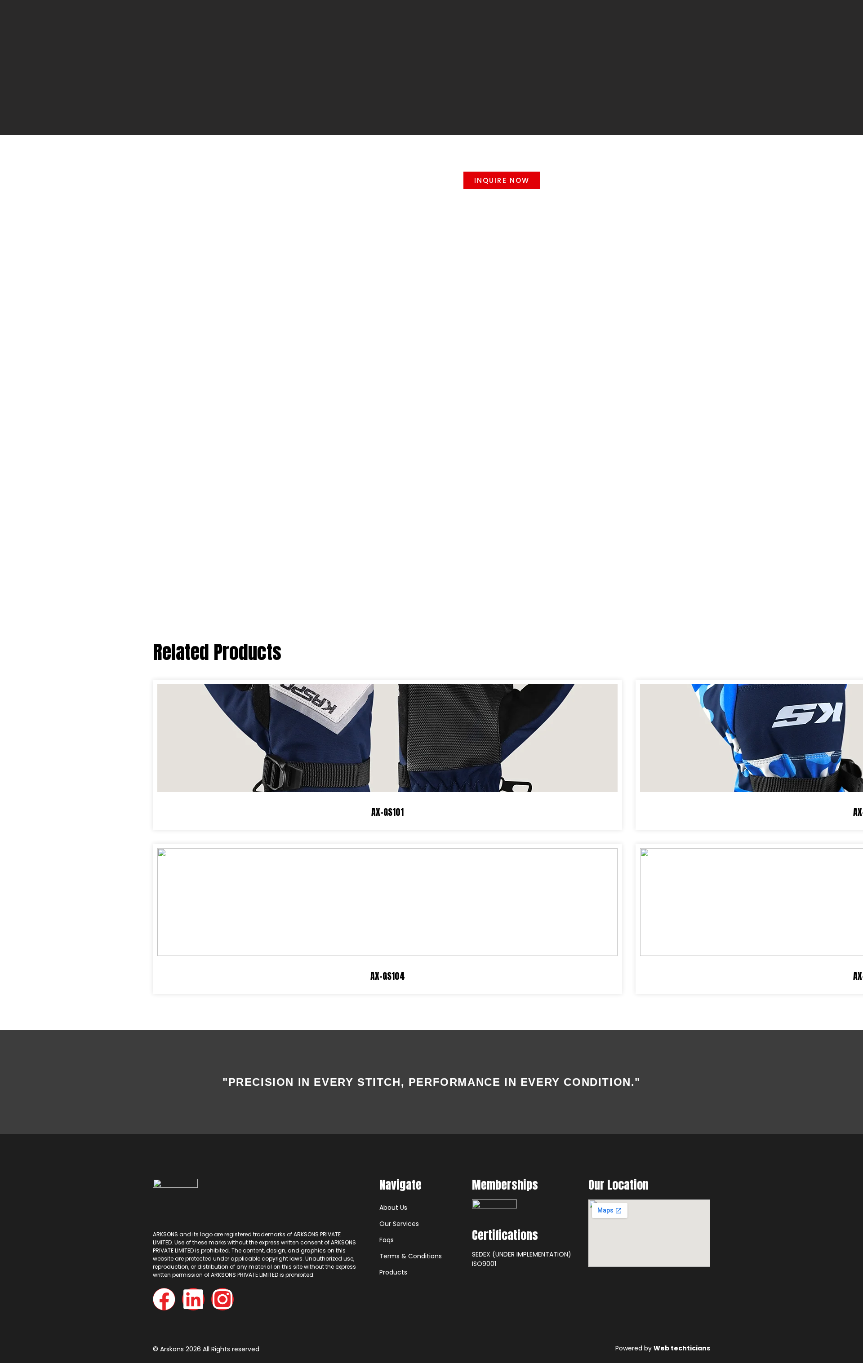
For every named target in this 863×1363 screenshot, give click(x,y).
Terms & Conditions (410, 1256)
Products (393, 1272)
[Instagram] (222, 1299)
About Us (393, 1207)
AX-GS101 (387, 812)
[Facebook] (164, 1299)
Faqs (386, 1239)
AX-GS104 (387, 976)
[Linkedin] (193, 1299)
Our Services (399, 1223)
